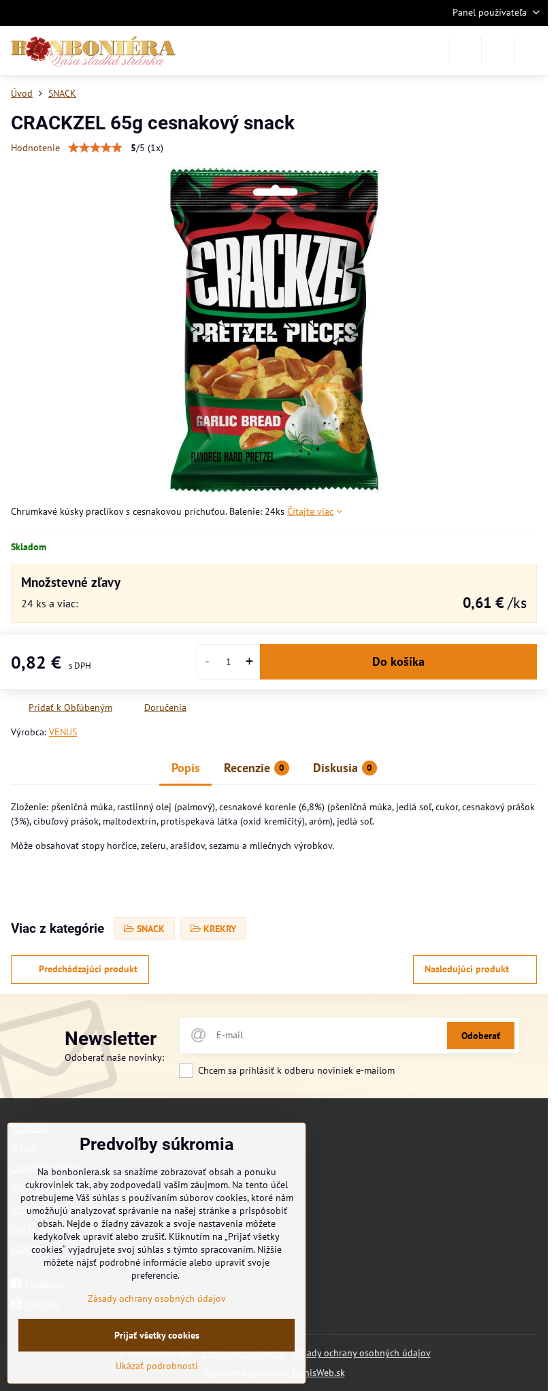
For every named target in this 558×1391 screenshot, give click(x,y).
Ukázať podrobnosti (157, 1366)
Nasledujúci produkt (467, 969)
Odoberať (480, 1035)
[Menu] (531, 50)
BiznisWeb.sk (318, 1372)
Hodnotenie (35, 148)
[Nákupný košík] (498, 50)
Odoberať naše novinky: (114, 1057)
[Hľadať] (464, 50)
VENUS (63, 732)
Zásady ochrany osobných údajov (362, 1353)
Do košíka (398, 661)
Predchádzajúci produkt (88, 969)
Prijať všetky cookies (156, 1335)
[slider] (95, 147)
